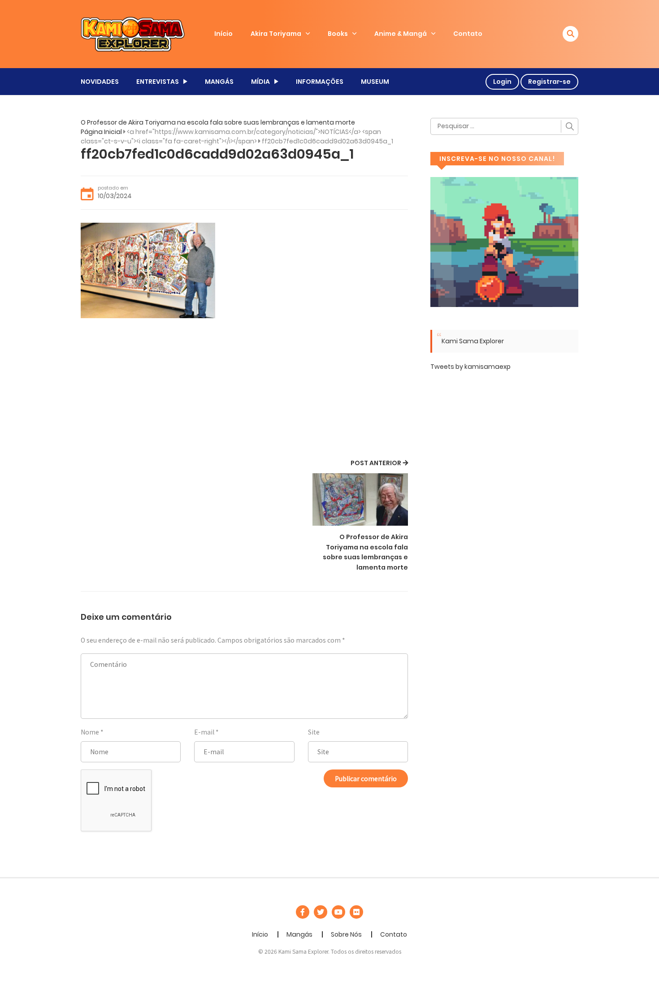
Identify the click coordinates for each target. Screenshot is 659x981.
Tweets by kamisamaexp (470, 366)
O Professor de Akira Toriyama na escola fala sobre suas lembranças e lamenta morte (218, 122)
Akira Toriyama (276, 33)
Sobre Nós (346, 934)
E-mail (204, 731)
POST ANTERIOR (376, 462)
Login (502, 81)
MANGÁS (219, 81)
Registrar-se (549, 81)
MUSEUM (375, 81)
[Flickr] (356, 912)
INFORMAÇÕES (319, 81)
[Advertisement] (244, 390)
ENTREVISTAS (157, 81)
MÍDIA (260, 81)
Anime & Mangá (400, 33)
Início (223, 33)
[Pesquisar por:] (504, 126)
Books (338, 33)
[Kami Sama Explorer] (133, 33)
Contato (467, 33)
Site (314, 731)
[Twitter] (320, 912)
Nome (90, 731)
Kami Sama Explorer (473, 341)
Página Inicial (101, 131)
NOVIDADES (100, 81)
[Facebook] (302, 912)
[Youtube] (338, 912)
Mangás (299, 934)
